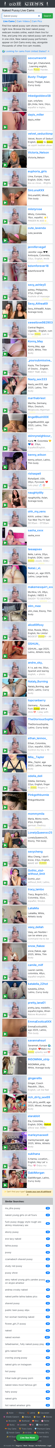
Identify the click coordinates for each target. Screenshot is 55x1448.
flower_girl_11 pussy (27, 1323)
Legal (49, 1446)
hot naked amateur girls (27, 1405)
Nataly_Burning (38, 681)
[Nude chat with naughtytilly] (14, 499)
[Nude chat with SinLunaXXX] (14, 196)
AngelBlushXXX (38, 417)
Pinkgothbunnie (38, 795)
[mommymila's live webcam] (14, 820)
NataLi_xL (34, 568)
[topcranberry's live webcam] (14, 707)
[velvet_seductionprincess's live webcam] (14, 140)
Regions (19, 1446)
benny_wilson (37, 454)
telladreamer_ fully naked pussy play (27, 1344)
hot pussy (27, 1371)
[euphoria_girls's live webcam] (14, 178)
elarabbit (34, 1116)
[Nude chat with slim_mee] (14, 612)
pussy (27, 1252)
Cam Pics (37, 21)
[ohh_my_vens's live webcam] (14, 518)
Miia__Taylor (36, 757)
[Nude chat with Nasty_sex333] (14, 385)
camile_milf (35, 965)
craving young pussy (27, 1357)
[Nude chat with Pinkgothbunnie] (14, 801)
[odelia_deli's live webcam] (14, 782)
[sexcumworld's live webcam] (14, 64)
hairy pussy (27, 1391)
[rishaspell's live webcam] (14, 480)
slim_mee (34, 606)
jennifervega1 (37, 247)
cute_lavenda (37, 228)
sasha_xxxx (35, 530)
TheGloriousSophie (41, 719)
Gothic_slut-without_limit (36, 872)
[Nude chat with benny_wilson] (14, 461)
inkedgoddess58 (39, 95)
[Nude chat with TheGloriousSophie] (14, 725)
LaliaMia (33, 908)
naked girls (27, 1398)
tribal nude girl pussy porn (27, 1378)
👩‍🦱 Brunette (11, 1421)
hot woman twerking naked (27, 1316)
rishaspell (34, 473)
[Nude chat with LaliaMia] (14, 914)
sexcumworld (37, 58)
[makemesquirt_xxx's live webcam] (14, 593)
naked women (27, 1337)
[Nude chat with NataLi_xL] (14, 574)
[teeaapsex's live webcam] (14, 555)
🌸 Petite (45, 1421)
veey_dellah (36, 927)
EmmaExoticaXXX (39, 1021)
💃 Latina (31, 1413)
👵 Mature (26, 1417)
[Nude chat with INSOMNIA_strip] (14, 1066)
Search (47, 15)
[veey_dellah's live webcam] (14, 933)
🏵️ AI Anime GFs (41, 1432)
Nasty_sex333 (37, 379)
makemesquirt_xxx (40, 587)
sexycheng (35, 851)
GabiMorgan (36, 1172)
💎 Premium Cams (42, 1429)
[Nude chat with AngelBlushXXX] (14, 423)
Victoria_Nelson (38, 152)
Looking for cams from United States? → (27, 51)
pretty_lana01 (37, 1002)
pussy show (27, 1272)
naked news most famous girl (27, 1384)
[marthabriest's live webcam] (14, 404)
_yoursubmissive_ (40, 360)
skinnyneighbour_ (40, 436)
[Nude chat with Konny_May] (14, 348)
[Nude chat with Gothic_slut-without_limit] (14, 877)
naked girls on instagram (27, 1364)
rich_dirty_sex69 (39, 1097)
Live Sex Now (27, 1437)
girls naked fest (27, 1350)
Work (25, 1446)
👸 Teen (37, 1417)
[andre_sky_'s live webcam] (14, 669)
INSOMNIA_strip (38, 1059)
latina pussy (27, 1245)
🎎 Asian (10, 1413)
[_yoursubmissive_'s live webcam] (14, 367)
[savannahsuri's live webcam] (14, 1047)
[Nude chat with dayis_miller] (14, 121)
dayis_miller (36, 114)
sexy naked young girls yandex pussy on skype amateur (27, 1281)
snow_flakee (36, 946)
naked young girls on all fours (27, 1215)
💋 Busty (11, 1425)
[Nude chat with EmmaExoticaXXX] (14, 1028)
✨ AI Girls (26, 1432)
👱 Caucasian (43, 1413)
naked (27, 1330)
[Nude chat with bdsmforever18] (14, 272)
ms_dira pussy (27, 1208)
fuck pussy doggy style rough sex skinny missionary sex (27, 1223)
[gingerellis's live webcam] (14, 1084)
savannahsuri (37, 1040)
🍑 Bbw (35, 1421)
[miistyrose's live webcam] (14, 215)
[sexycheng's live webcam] (14, 858)
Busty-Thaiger (37, 77)
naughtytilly (35, 492)
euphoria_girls (37, 171)
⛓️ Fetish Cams (13, 1432)
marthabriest (36, 398)
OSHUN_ (34, 643)
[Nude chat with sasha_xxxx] (14, 537)
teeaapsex (35, 549)
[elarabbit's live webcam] (14, 1122)
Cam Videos (23, 21)
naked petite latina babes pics (27, 1296)
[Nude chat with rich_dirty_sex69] (14, 1103)
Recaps (31, 1446)
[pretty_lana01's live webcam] (14, 1009)
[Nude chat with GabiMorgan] (14, 1179)
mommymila (36, 813)
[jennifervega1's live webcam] (14, 253)
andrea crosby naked (27, 1289)
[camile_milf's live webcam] (14, 971)
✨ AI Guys (11, 1437)
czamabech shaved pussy (27, 1259)
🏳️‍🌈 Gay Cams (10, 1429)
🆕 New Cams (42, 1425)
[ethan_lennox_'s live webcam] (14, 744)
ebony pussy (27, 1232)
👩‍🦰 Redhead (24, 1421)
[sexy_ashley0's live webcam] (14, 291)
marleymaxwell (38, 1135)
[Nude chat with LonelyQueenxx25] (14, 839)
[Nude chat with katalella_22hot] (14, 990)
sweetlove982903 (40, 322)
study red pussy (27, 1266)
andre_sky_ (35, 662)
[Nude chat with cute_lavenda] (14, 234)
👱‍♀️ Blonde (47, 1417)
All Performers (40, 1446)
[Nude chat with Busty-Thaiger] (14, 83)
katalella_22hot (38, 984)
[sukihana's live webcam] (14, 1160)
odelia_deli (35, 776)
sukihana (34, 1153)
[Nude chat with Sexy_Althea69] (14, 310)
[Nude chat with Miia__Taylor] (14, 763)
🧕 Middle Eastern (11, 1417)
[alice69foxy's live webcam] (14, 631)
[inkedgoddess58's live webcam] (14, 102)
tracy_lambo (36, 889)
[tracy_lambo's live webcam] (14, 896)
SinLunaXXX (36, 190)
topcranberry (37, 700)
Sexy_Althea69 (38, 303)
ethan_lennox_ (37, 738)
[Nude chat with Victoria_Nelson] (14, 159)
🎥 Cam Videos (42, 1437)
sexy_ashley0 (37, 284)
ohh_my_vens (37, 511)
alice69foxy (36, 625)
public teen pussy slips (27, 1310)
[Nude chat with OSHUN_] (14, 650)
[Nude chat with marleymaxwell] (14, 1141)
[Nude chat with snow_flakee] (14, 952)
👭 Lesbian (22, 1425)
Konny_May (35, 341)
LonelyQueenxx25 (40, 832)
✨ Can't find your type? (27, 1192)
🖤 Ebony (20, 1413)
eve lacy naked (27, 1238)
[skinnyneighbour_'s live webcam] (14, 442)
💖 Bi (31, 1425)
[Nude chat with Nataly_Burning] (14, 688)
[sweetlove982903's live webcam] (14, 329)
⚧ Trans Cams (25, 1429)
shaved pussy (27, 1303)
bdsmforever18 (38, 266)
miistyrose (35, 209)
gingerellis (35, 1078)
